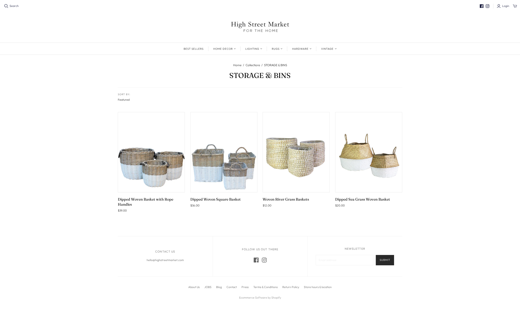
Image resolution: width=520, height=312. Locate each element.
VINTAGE (327, 48)
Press (245, 287)
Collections (253, 65)
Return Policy (290, 287)
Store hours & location (318, 287)
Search (14, 6)
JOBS (207, 287)
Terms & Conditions (265, 287)
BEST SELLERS (194, 48)
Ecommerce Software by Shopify (260, 297)
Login (505, 6)
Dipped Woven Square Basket (215, 199)
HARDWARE (300, 48)
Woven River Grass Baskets (286, 199)
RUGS (276, 48)
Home (237, 65)
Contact (231, 287)
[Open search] (6, 6)
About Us (194, 287)
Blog (219, 287)
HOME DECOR (223, 48)
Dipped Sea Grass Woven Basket (362, 199)
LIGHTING (252, 48)
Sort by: (124, 94)
